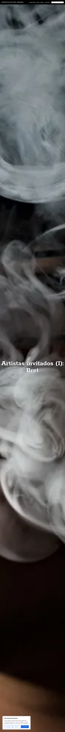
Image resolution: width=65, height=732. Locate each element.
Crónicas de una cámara (12, 2)
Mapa (42, 2)
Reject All (17, 726)
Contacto (47, 2)
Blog (38, 2)
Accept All (25, 726)
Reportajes (32, 2)
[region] (16, 722)
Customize (8, 726)
